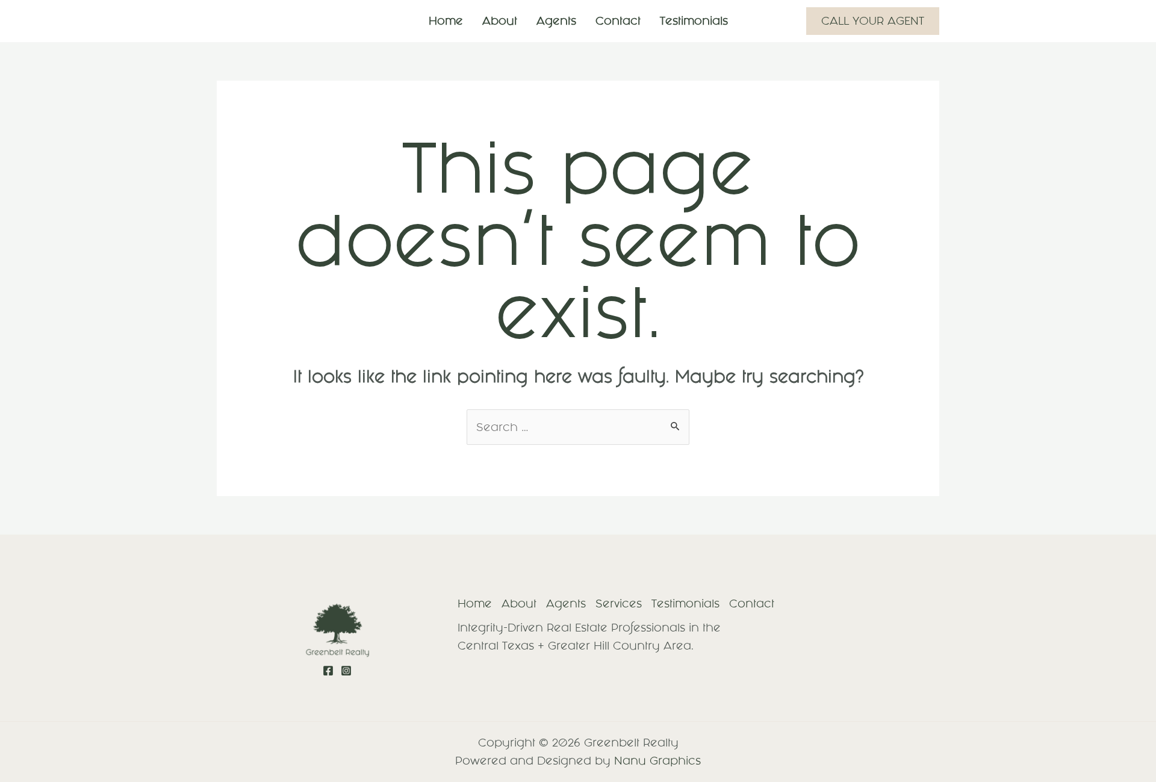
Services (618, 603)
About (499, 20)
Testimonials (694, 20)
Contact (618, 20)
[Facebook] (328, 670)
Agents (556, 20)
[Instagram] (346, 670)
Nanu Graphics (657, 760)
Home (446, 20)
